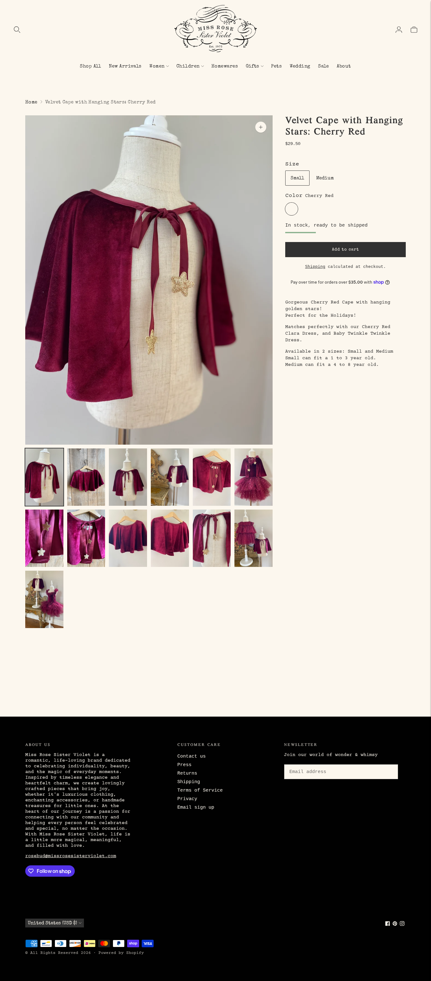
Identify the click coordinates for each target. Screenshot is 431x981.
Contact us (191, 756)
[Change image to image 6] (253, 477)
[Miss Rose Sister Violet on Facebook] (387, 924)
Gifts (252, 66)
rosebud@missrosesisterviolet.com (70, 856)
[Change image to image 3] (128, 477)
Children (188, 66)
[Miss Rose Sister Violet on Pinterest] (395, 924)
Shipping (315, 266)
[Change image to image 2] (86, 477)
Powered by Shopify (121, 953)
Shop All (90, 66)
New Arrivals (125, 66)
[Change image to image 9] (128, 538)
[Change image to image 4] (170, 477)
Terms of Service (200, 790)
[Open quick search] (17, 30)
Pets (276, 66)
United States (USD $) (52, 923)
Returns (187, 773)
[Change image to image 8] (86, 538)
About (344, 66)
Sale (323, 66)
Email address (306, 763)
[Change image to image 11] (212, 538)
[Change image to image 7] (44, 538)
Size (292, 164)
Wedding (300, 66)
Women (156, 66)
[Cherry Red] (291, 208)
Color (294, 196)
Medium (325, 178)
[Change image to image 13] (44, 599)
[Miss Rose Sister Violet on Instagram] (402, 924)
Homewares (224, 66)
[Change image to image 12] (253, 538)
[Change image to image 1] (44, 477)
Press (184, 765)
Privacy (187, 799)
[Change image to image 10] (170, 538)
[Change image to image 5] (212, 477)
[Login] (398, 30)
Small (297, 178)
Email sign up (195, 807)
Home (31, 102)
